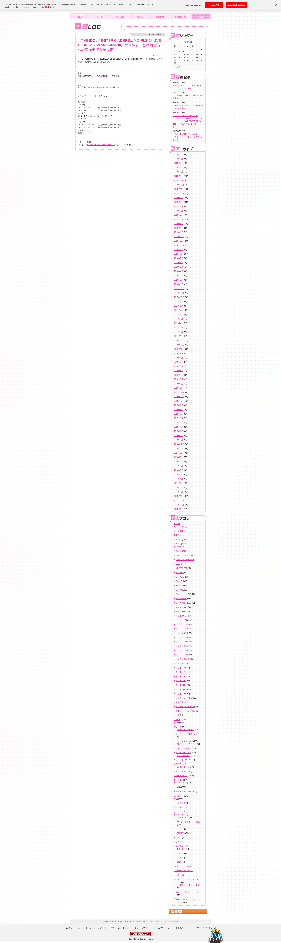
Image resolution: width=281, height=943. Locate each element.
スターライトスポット (183, 871)
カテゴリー (179, 796)
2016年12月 (179, 340)
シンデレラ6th (182, 650)
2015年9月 (178, 405)
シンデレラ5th (156, 55)
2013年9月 (178, 509)
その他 (178, 842)
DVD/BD (177, 539)
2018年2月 (178, 280)
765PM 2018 (181, 551)
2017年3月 (178, 327)
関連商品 (179, 846)
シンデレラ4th (182, 642)
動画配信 (181, 833)
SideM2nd (180, 577)
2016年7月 (178, 362)
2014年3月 (178, 483)
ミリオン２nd (181, 672)
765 (177, 722)
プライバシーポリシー (120, 928)
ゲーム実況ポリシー (162, 928)
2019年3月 (178, 224)
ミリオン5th (181, 685)
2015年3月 (178, 431)
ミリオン (179, 807)
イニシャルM (181, 620)
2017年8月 (178, 306)
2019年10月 (179, 193)
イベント (179, 814)
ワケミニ (179, 531)
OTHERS (178, 780)
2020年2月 (178, 176)
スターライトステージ (186, 744)
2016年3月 (178, 379)
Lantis (178, 787)
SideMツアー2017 (183, 594)
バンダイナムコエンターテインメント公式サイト (86, 928)
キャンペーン (183, 817)
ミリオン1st (181, 668)
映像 (179, 858)
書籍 (179, 862)
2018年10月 (179, 245)
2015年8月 (178, 410)
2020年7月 (178, 154)
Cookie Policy (47, 7)
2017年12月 (179, 288)
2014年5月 (178, 474)
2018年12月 (179, 237)
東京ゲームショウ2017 (185, 711)
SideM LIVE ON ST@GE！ (188, 734)
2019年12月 (179, 185)
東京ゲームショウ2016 (185, 707)
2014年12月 (179, 444)
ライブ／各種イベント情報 (188, 822)
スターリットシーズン (185, 748)
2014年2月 (178, 487)
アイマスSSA (181, 616)
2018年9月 (178, 249)
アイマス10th (181, 607)
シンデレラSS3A (181, 866)
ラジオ (180, 829)
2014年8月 (178, 461)
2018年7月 (178, 258)
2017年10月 (179, 297)
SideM (178, 727)
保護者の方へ (181, 928)
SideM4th (180, 590)
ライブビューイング (184, 698)
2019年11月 (179, 189)
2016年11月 (179, 345)
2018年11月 (179, 241)
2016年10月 (179, 349)
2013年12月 (179, 496)
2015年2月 (178, 435)
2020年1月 (178, 180)
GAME (177, 720)
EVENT (177, 544)
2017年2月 (178, 332)
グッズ (180, 853)
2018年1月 (178, 284)
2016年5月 (178, 371)
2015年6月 (178, 418)
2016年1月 (178, 388)
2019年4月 (178, 219)
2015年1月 (178, 440)
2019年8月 (178, 202)
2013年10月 (179, 505)
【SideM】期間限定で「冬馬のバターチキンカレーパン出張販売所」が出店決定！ (188, 137)
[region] (140, 5)
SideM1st (180, 573)
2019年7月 (178, 206)
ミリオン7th (181, 694)
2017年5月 (178, 319)
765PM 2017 (181, 547)
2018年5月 (178, 267)
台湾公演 (179, 702)
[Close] (276, 5)
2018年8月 (178, 254)
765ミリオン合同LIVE (185, 559)
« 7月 (179, 67)
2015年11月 (179, 396)
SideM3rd (180, 581)
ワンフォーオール (183, 760)
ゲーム (178, 837)
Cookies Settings (193, 5)
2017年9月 (178, 301)
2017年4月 (178, 323)
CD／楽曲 (181, 849)
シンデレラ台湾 (182, 659)
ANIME (177, 524)
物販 (177, 715)
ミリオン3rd (181, 676)
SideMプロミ (181, 598)
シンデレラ (180, 803)
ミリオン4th (181, 681)
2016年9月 (178, 353)
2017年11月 (179, 293)
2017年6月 (178, 314)
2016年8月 (178, 358)
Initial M (179, 564)
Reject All (214, 5)
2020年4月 (178, 167)
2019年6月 (178, 211)
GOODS (177, 764)
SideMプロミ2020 (183, 603)
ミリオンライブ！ (183, 753)
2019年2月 (178, 228)
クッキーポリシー (142, 928)
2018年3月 (178, 275)
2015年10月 (179, 401)
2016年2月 (178, 384)
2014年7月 (178, 466)
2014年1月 (178, 492)
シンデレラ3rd (182, 633)
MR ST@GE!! (181, 568)
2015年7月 (178, 414)
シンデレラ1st (182, 624)
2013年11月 (179, 500)
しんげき (179, 526)
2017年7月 (178, 310)
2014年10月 (179, 453)
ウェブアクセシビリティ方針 (203, 928)
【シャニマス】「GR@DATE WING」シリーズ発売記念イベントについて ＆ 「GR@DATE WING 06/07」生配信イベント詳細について (188, 121)
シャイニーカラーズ (182, 812)
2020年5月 (178, 163)
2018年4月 (178, 271)
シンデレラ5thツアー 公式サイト (101, 145)
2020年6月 (178, 159)
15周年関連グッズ (183, 767)
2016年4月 (178, 375)
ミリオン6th (181, 689)
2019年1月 (178, 232)
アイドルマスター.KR (185, 791)
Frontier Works (182, 783)
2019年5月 (178, 215)
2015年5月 (178, 422)
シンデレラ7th (182, 655)
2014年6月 (178, 470)
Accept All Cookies (236, 5)
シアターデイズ (183, 755)
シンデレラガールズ (184, 741)
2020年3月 (178, 172)
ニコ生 (177, 875)
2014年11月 (179, 448)
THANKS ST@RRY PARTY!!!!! (189, 885)
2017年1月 (178, 336)
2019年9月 (178, 198)
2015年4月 (178, 427)
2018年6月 (178, 263)
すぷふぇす (180, 663)
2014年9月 (178, 457)
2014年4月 (178, 479)
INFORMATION (180, 776)
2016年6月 (178, 366)
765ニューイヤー (183, 555)
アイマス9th (181, 611)
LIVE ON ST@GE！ (185, 730)
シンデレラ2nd (182, 629)
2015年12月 (179, 392)
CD (175, 535)
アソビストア (181, 771)
